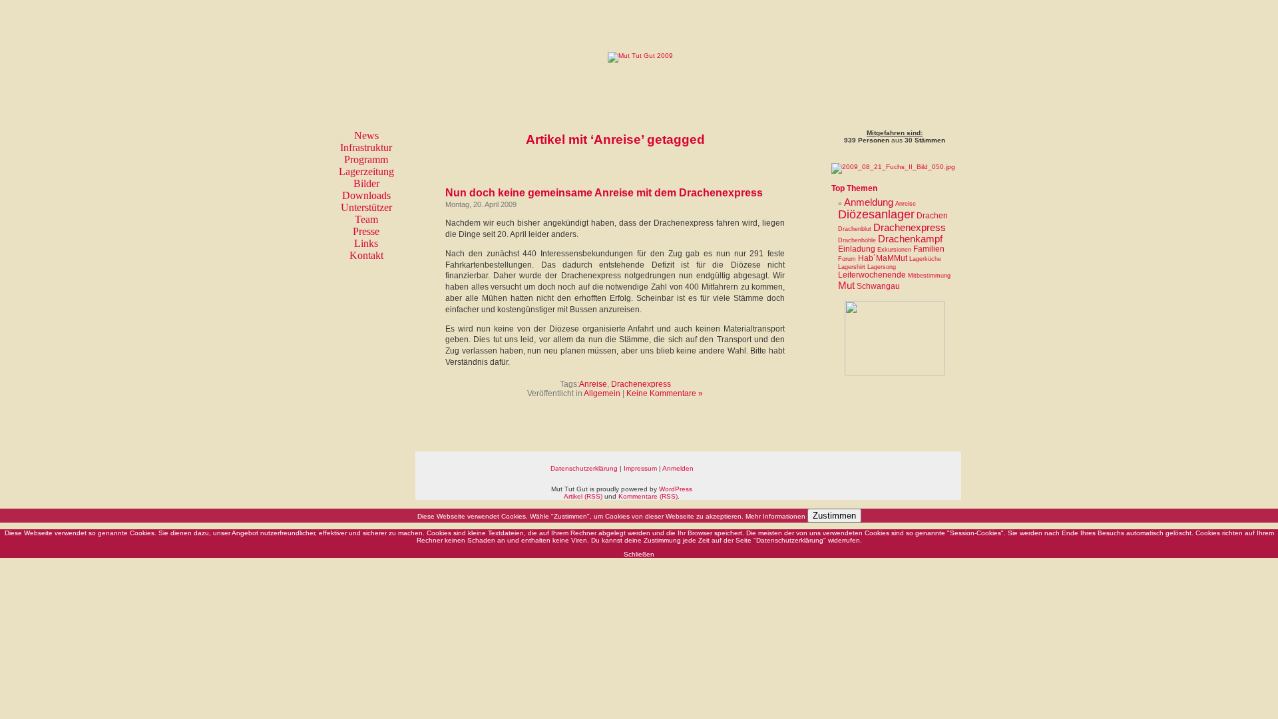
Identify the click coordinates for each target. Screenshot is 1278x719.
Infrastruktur (366, 147)
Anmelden (678, 468)
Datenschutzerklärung (584, 468)
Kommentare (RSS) (648, 496)
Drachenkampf (910, 238)
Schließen (639, 554)
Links (366, 243)
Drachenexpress (641, 384)
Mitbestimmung (929, 275)
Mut (846, 285)
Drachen (932, 215)
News (366, 135)
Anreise (593, 384)
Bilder (366, 183)
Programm (366, 159)
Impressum (640, 468)
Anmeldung (868, 202)
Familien (929, 249)
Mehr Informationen (775, 516)
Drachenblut (854, 229)
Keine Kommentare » (664, 393)
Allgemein (602, 393)
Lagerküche (925, 259)
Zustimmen (834, 516)
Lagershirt (851, 267)
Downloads (366, 195)
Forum (847, 259)
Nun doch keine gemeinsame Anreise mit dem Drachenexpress (604, 192)
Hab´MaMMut (882, 258)
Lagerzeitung (366, 171)
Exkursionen (894, 249)
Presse (366, 231)
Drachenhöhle (857, 240)
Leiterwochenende (872, 275)
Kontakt (366, 255)
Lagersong (881, 267)
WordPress (675, 489)
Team (366, 219)
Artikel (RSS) (583, 496)
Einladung (856, 249)
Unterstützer (366, 207)
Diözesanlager (876, 214)
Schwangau (878, 286)
